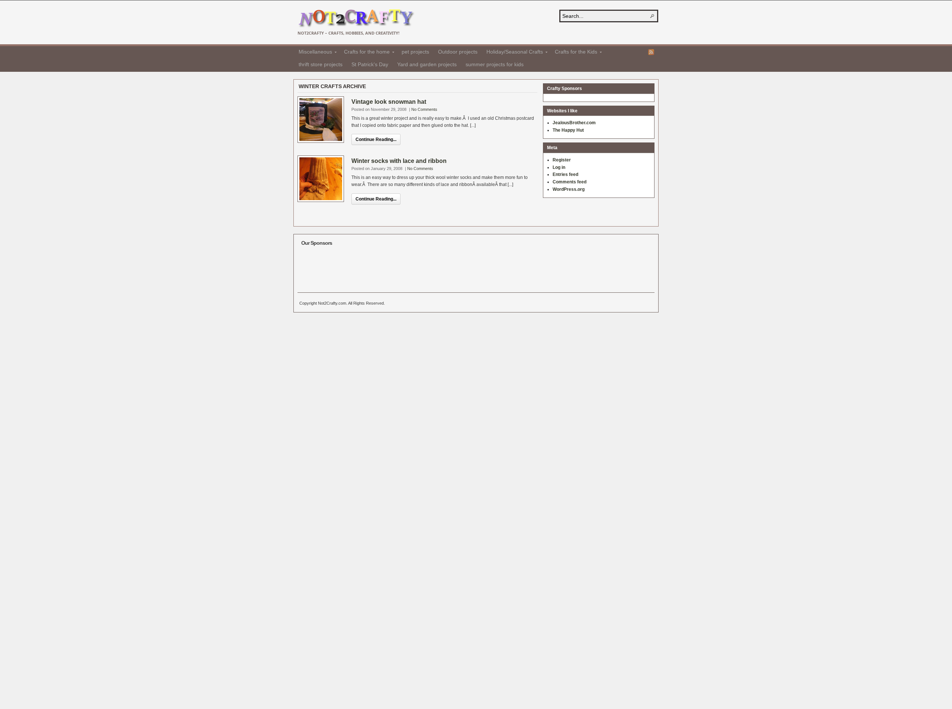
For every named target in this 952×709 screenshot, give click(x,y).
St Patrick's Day (369, 64)
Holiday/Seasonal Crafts (512, 53)
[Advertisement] (436, 266)
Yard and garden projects (427, 64)
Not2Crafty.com (356, 18)
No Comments (424, 109)
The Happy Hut (568, 130)
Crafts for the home (365, 53)
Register (562, 160)
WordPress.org (569, 189)
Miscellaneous (313, 53)
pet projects (415, 52)
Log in (559, 167)
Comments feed (569, 182)
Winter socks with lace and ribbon (399, 161)
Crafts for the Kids (573, 53)
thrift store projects (320, 64)
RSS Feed (651, 52)
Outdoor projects (457, 52)
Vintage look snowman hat (388, 102)
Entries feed (565, 174)
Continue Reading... (376, 139)
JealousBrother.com (574, 122)
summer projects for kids (495, 64)
